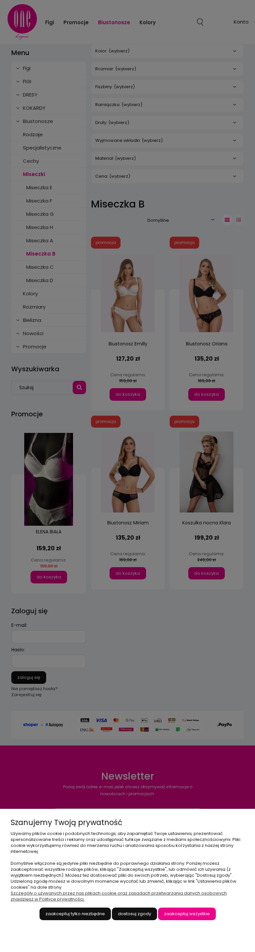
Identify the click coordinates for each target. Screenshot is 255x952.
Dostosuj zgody (134, 914)
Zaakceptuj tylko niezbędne (75, 914)
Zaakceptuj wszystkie (187, 914)
